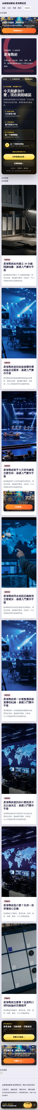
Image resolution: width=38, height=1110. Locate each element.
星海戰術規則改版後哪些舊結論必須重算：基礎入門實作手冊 (18, 370)
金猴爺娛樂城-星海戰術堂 (14, 3)
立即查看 (27, 1105)
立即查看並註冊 (19, 157)
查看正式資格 (19, 1037)
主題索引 (5, 1089)
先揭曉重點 (19, 163)
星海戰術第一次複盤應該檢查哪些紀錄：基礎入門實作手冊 (18, 702)
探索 (3, 8)
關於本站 (22, 1089)
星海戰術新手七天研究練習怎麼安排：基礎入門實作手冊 (18, 473)
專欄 (14, 8)
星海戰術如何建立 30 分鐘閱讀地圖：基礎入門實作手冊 (18, 267)
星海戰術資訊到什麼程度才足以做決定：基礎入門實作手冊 (18, 805)
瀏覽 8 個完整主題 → (11, 71)
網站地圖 (31, 1089)
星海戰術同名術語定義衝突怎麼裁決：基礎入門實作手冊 (18, 599)
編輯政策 (14, 1089)
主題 (9, 8)
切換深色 (27, 8)
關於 (19, 8)
